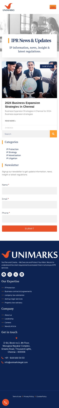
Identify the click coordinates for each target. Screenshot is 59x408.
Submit (29, 228)
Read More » (10, 121)
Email (5, 198)
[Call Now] (5, 402)
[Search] (53, 133)
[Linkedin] (21, 274)
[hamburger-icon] (53, 7)
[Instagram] (9, 274)
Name (5, 184)
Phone (6, 212)
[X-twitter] (15, 274)
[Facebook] (3, 274)
